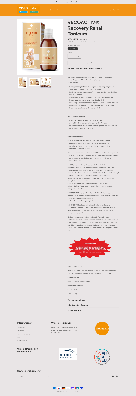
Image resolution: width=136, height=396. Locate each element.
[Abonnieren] (48, 376)
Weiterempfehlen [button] (75, 310)
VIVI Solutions (65, 391)
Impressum (20, 330)
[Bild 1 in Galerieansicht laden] (22, 82)
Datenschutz (21, 327)
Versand (76, 42)
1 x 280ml (72, 48)
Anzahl (70, 52)
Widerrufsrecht (22, 340)
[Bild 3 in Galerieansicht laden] (46, 82)
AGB (18, 337)
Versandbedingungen (24, 334)
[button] (52, 10)
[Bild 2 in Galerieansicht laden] (34, 82)
